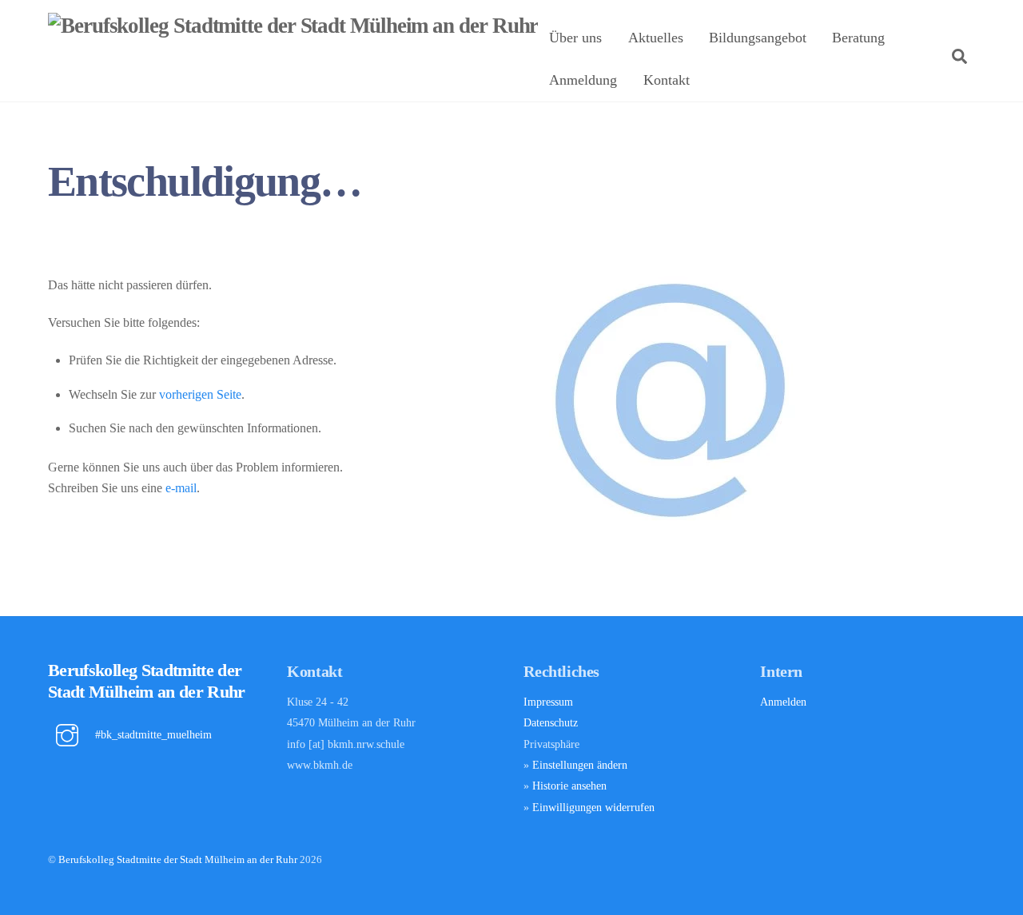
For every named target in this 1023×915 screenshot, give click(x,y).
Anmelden (783, 701)
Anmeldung (583, 80)
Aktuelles (655, 38)
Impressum (548, 701)
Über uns (575, 38)
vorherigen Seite (200, 394)
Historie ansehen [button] (569, 785)
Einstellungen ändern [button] (579, 764)
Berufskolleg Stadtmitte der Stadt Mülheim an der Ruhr (177, 859)
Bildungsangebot (757, 38)
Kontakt (666, 80)
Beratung (858, 38)
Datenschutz (550, 722)
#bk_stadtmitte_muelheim (152, 734)
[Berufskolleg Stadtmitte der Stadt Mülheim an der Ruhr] (293, 26)
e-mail (181, 488)
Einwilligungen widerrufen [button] (593, 807)
